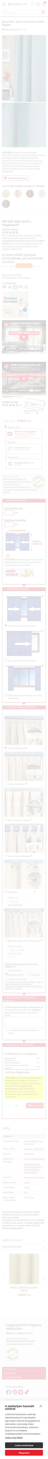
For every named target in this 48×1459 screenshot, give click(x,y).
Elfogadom (24, 1452)
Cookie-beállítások (24, 1445)
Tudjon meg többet (14, 1437)
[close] (41, 1406)
